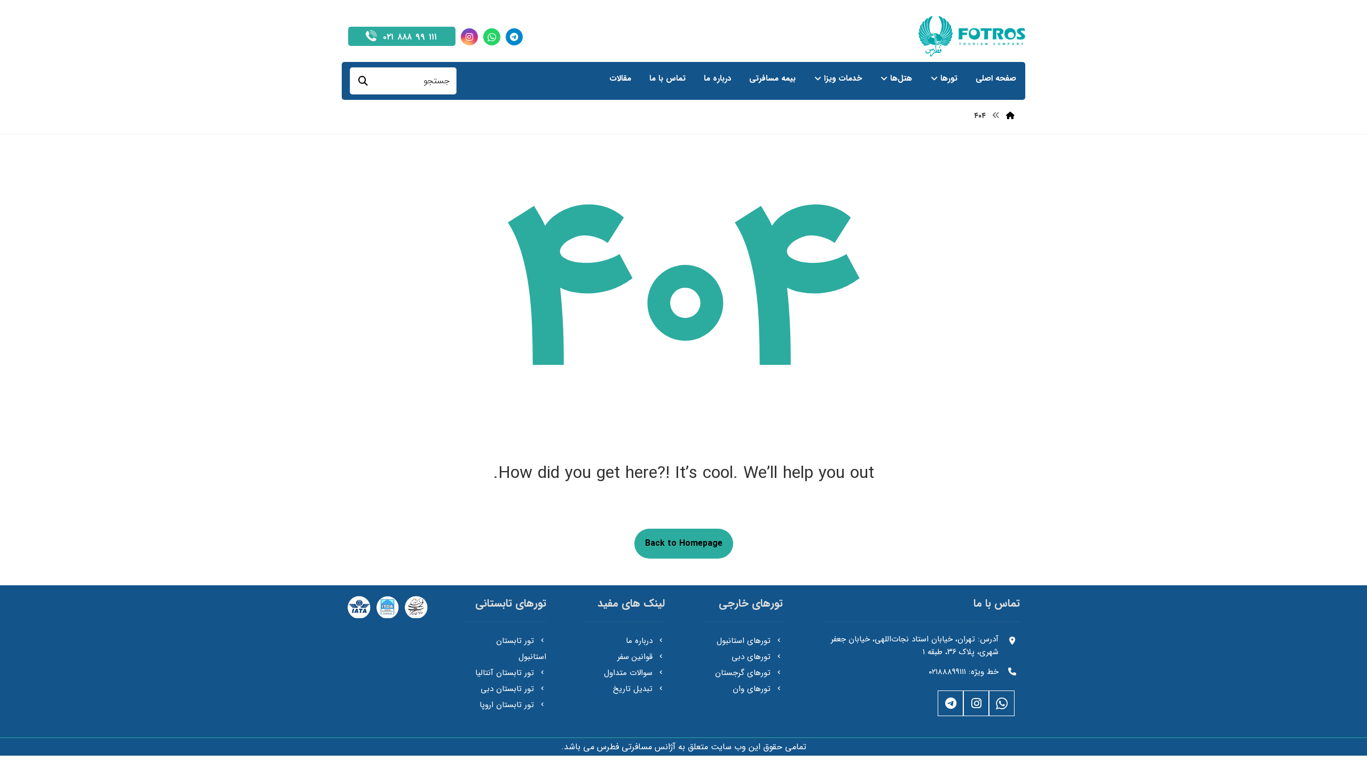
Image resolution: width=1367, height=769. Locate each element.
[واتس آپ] (491, 36)
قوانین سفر (635, 656)
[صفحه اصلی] (1010, 116)
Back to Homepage (683, 543)
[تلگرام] (514, 36)
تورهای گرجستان (743, 672)
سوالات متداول (628, 672)
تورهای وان (752, 688)
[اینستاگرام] (469, 36)
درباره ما (639, 640)
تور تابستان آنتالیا (504, 672)
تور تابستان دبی (507, 688)
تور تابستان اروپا (507, 705)
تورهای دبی (751, 656)
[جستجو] (363, 81)
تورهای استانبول (744, 640)
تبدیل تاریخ (633, 688)
